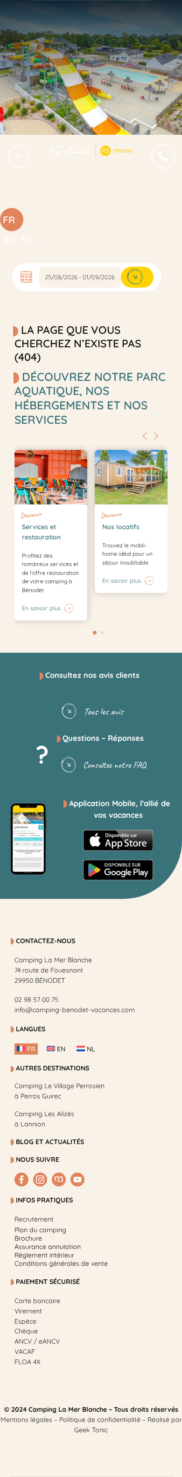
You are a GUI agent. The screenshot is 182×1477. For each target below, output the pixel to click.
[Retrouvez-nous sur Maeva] (59, 1180)
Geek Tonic (91, 1430)
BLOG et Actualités (50, 1142)
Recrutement (34, 1219)
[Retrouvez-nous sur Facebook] (21, 1180)
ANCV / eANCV (37, 1341)
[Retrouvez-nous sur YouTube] (77, 1180)
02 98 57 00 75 (36, 999)
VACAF (24, 1351)
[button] (144, 436)
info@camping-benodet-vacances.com (74, 1010)
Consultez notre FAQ (114, 765)
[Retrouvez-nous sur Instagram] (40, 1180)
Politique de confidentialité (99, 1419)
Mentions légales (26, 1419)
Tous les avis (103, 711)
